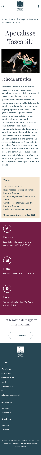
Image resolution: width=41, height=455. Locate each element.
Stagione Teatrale (28, 19)
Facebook (5, 425)
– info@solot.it (7, 387)
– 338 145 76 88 (7, 377)
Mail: (3, 382)
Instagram (5, 429)
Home (4, 19)
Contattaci (20, 335)
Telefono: (6, 369)
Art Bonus (5, 408)
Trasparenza (6, 412)
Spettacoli (14, 19)
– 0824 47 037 (7, 374)
